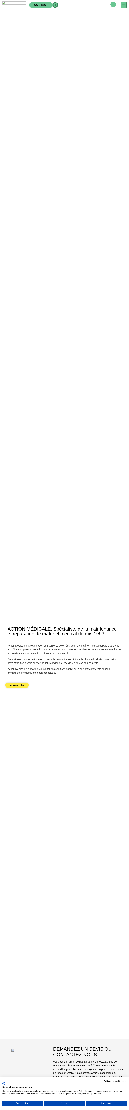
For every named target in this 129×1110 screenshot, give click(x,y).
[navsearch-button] (113, 4)
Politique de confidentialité (115, 1081)
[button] (124, 5)
